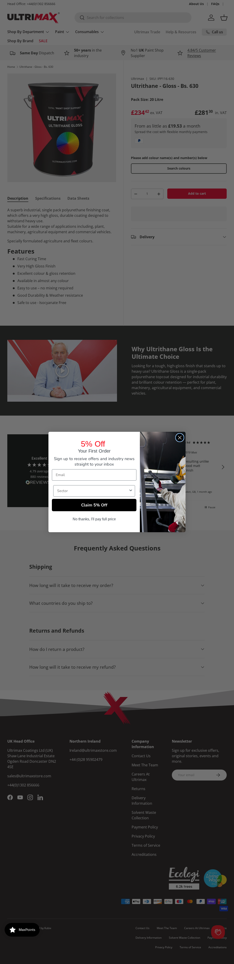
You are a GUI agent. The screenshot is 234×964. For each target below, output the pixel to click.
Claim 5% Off (94, 505)
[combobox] (92, 490)
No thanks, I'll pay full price (94, 519)
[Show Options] (130, 490)
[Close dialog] (180, 438)
